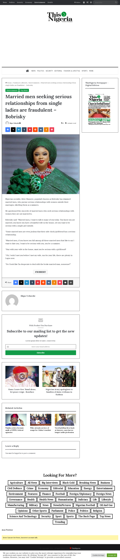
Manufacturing (16, 505)
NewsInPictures (62, 505)
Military (33, 505)
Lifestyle (106, 499)
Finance (46, 494)
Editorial (58, 71)
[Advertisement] (60, 44)
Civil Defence (14, 488)
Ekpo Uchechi (14, 123)
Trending (60, 522)
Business (105, 482)
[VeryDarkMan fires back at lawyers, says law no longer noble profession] (65, 420)
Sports (85, 71)
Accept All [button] (112, 555)
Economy (28, 2)
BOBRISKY (41, 272)
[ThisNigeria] (60, 17)
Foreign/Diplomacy (80, 494)
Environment (16, 494)
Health (50, 2)
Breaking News (87, 482)
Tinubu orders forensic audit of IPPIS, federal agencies (14, 430)
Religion (97, 510)
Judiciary (83, 499)
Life (95, 499)
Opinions (23, 510)
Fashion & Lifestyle (72, 71)
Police (71, 510)
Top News (24, 90)
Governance (15, 499)
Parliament (57, 510)
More (91, 71)
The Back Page (86, 516)
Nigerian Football (85, 505)
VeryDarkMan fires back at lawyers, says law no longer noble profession (64, 430)
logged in (17, 453)
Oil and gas (106, 505)
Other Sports (39, 510)
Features (33, 494)
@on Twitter (7, 530)
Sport (58, 516)
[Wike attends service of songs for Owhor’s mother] (40, 420)
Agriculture (16, 482)
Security (20, 2)
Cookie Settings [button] (98, 555)
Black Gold (68, 482)
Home (9, 83)
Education (73, 488)
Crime (30, 488)
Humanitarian (65, 499)
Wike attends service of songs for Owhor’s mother (40, 429)
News (5, 2)
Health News (46, 499)
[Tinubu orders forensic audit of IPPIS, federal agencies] (16, 420)
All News (32, 482)
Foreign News (103, 494)
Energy (88, 488)
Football (60, 494)
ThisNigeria (76, 548)
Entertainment (39, 2)
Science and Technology (23, 516)
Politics (12, 2)
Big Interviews (50, 482)
